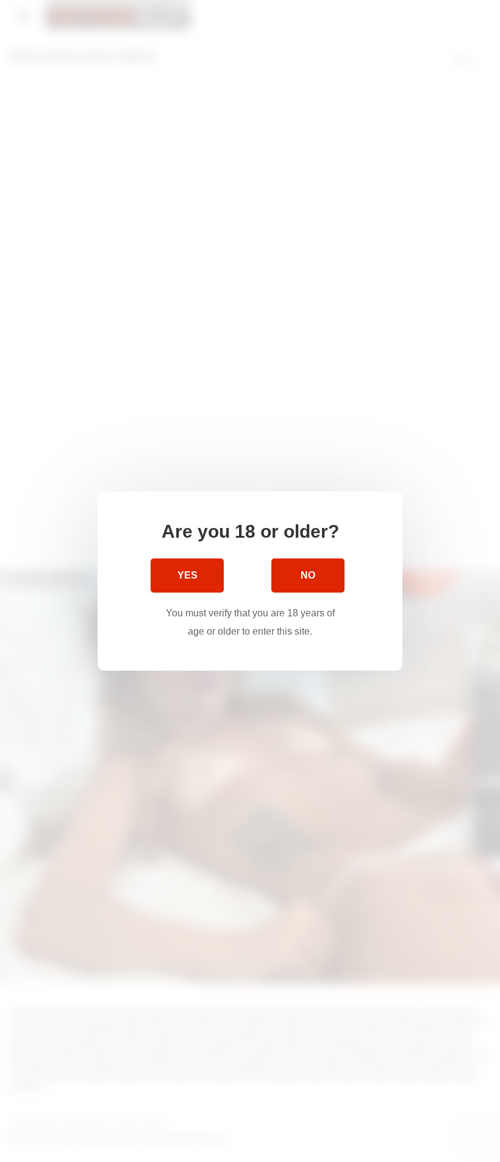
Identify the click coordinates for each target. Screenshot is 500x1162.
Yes (187, 575)
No (308, 575)
